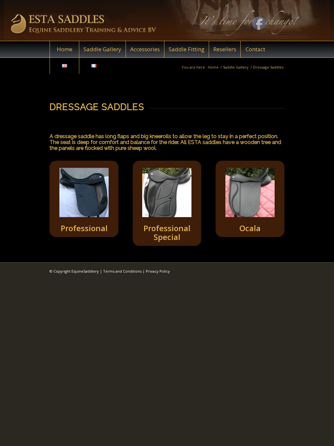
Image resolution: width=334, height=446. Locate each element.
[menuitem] (64, 49)
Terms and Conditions (122, 271)
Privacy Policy (158, 271)
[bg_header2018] (167, 20)
